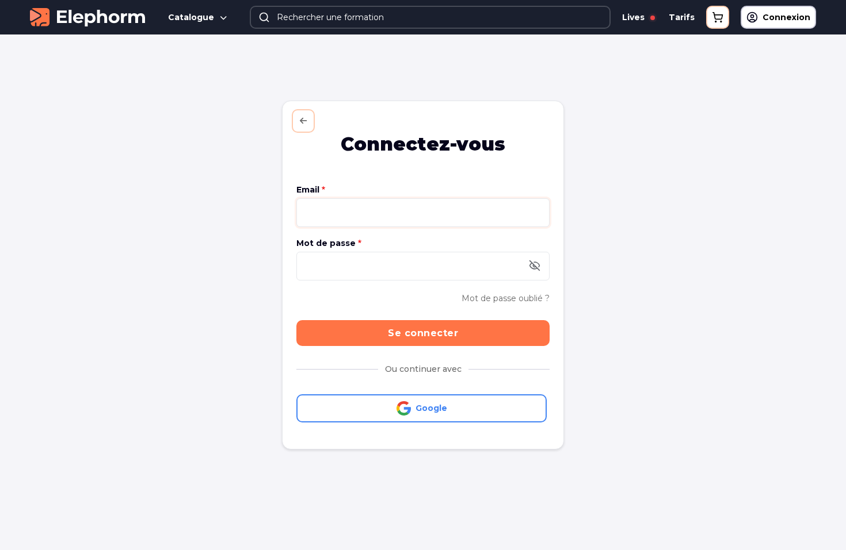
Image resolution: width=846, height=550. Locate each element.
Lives (634, 17)
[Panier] (717, 17)
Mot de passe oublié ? (506, 298)
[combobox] (430, 17)
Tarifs (682, 17)
